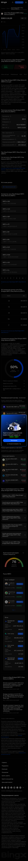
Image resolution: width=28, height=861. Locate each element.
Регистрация (14, 440)
